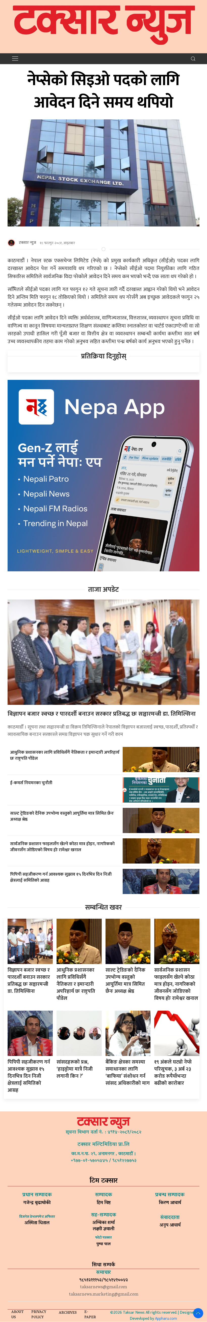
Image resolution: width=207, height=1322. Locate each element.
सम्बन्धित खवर (103, 907)
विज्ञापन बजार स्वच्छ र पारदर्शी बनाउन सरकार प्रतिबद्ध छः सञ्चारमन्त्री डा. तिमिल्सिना (102, 714)
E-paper (90, 1315)
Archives (68, 1313)
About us (17, 1315)
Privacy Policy (38, 1315)
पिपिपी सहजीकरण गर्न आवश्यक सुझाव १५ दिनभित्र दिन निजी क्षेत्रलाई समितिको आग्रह (61, 877)
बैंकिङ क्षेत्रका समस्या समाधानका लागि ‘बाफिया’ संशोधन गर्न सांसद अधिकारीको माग (128, 1072)
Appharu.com (166, 1318)
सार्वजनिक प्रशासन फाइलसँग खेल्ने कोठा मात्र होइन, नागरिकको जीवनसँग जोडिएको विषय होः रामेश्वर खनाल (62, 847)
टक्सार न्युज (27, 242)
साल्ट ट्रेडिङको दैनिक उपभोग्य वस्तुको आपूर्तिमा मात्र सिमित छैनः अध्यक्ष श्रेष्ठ (62, 816)
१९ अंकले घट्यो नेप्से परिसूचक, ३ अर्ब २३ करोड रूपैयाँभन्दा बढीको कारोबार (173, 1072)
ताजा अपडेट (103, 589)
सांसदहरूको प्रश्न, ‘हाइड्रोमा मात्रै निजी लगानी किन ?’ (75, 1069)
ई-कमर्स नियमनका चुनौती (31, 782)
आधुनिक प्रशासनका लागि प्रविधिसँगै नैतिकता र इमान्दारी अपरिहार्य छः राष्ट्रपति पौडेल (64, 755)
